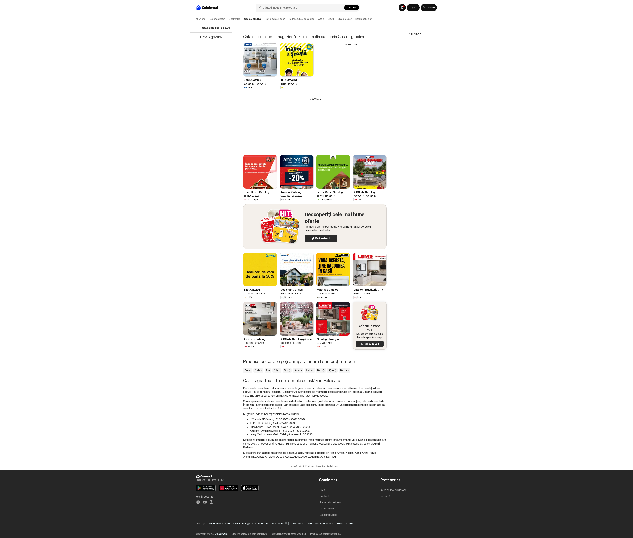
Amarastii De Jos (274, 456)
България (238, 523)
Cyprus (249, 523)
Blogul (331, 18)
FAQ (322, 490)
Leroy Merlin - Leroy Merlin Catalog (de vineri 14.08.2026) (281, 434)
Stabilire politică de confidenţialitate (250, 533)
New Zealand (305, 523)
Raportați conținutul (330, 502)
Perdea (344, 370)
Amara (340, 452)
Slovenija (327, 523)
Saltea (309, 370)
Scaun (298, 370)
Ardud (296, 456)
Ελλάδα (259, 523)
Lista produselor (363, 18)
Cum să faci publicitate (393, 490)
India (280, 523)
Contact (324, 496)
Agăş (358, 452)
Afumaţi (314, 456)
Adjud (372, 452)
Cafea (258, 370)
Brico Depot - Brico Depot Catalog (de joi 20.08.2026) (280, 427)
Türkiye (338, 523)
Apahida (324, 456)
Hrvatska (271, 523)
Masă (287, 370)
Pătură (332, 370)
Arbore (305, 456)
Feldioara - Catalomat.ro (283, 391)
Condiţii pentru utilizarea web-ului (289, 533)
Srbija (318, 523)
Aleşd (333, 452)
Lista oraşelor (344, 18)
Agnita (288, 456)
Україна (348, 523)
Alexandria (249, 456)
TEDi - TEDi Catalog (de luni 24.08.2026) (273, 423)
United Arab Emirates (219, 523)
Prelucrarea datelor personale (325, 533)
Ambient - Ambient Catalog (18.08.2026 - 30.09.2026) (280, 430)
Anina (365, 452)
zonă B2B (386, 496)
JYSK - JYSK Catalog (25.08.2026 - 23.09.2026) (277, 419)
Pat (268, 370)
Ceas (247, 370)
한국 (294, 523)
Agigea (350, 452)
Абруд (260, 456)
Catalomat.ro (221, 533)
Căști (277, 370)
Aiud (333, 456)
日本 (287, 523)
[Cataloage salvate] (402, 7)
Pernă (320, 370)
